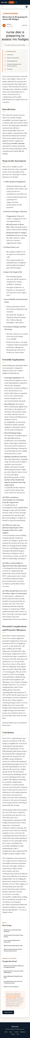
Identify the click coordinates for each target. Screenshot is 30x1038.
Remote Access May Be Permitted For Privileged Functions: (14, 966)
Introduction (10, 54)
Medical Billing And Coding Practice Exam (13, 976)
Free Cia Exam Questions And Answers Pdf (12, 941)
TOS (18, 1034)
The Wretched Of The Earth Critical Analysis (13, 935)
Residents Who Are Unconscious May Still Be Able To (13, 971)
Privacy (13, 1034)
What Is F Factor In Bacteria (11, 986)
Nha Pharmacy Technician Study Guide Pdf (12, 930)
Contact (16, 1032)
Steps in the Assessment (13, 58)
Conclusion (9, 69)
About (10, 1032)
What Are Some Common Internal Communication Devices (13, 950)
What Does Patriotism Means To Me (13, 945)
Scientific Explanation (12, 61)
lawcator (4, 2)
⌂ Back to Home (8, 1012)
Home (5, 1032)
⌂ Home (11, 2)
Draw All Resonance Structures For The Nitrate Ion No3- (13, 982)
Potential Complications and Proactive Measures (14, 65)
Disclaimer (22, 1032)
